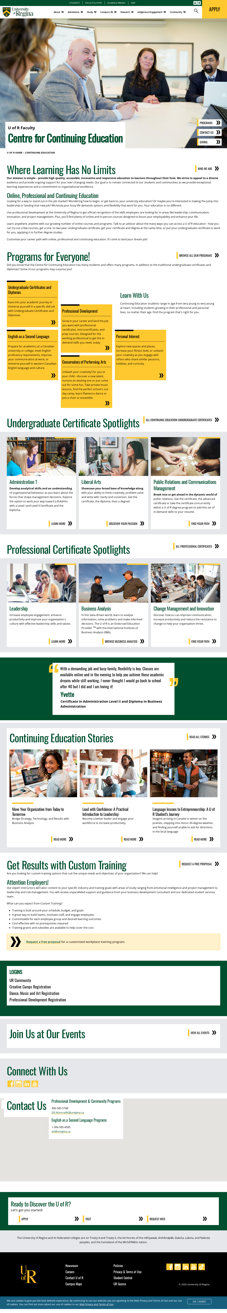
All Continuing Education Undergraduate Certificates (179, 420)
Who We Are (205, 168)
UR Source (120, 1283)
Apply (24, 1219)
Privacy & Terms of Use (127, 1271)
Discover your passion (123, 523)
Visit (88, 1219)
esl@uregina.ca (61, 1131)
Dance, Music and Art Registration (34, 993)
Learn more (58, 523)
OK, (199, 1301)
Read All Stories (199, 737)
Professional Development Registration (37, 1000)
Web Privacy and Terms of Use (96, 1304)
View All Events (200, 1033)
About (57, 12)
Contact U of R (74, 1277)
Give (133, 2)
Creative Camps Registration (30, 987)
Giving (204, 142)
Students (74, 2)
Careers (69, 1271)
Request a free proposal (43, 942)
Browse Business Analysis (121, 641)
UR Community (20, 980)
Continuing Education (40, 152)
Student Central (123, 1277)
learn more (58, 641)
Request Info (157, 1219)
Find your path (200, 523)
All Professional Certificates (194, 546)
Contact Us (207, 132)
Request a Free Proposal (197, 864)
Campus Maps (73, 1283)
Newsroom (71, 1265)
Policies (118, 1265)
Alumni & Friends (116, 2)
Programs (206, 123)
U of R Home (14, 152)
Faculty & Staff (93, 2)
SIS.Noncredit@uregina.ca (68, 1112)
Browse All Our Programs (195, 255)
